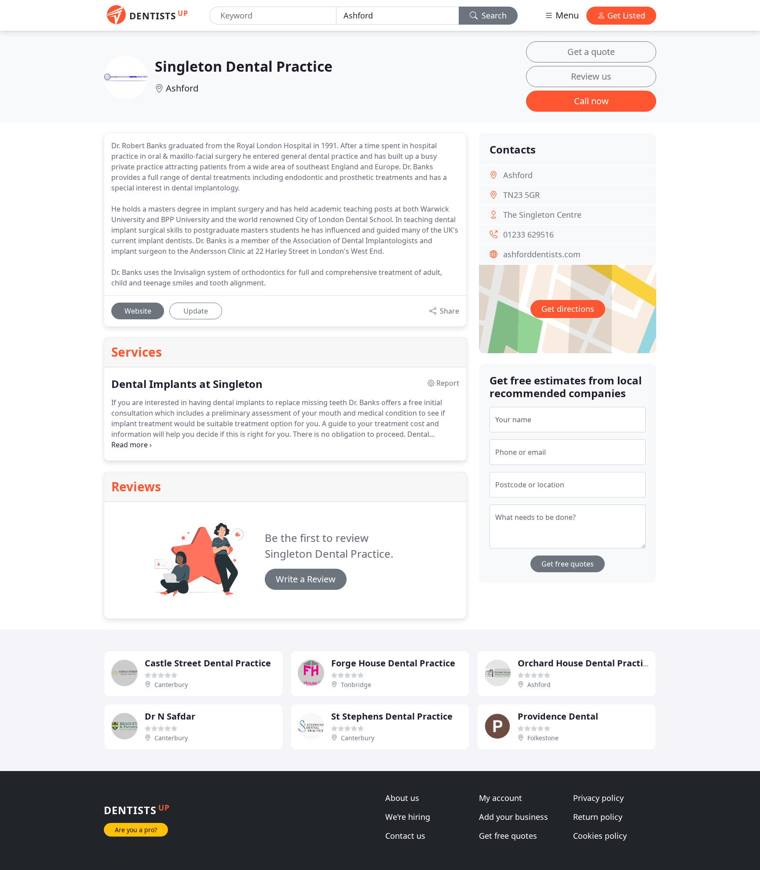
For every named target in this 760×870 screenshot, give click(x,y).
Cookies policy (600, 835)
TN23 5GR (521, 195)
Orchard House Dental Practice (585, 663)
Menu (566, 15)
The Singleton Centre (542, 214)
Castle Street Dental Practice (208, 663)
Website (137, 311)
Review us (591, 76)
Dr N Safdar (170, 716)
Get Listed (625, 15)
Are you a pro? (136, 830)
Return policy (597, 817)
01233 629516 (528, 234)
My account (500, 798)
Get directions (567, 308)
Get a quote (591, 52)
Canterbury (171, 684)
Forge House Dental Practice (393, 663)
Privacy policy (598, 798)
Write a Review (306, 579)
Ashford (182, 88)
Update (195, 311)
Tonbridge (356, 684)
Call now (591, 101)
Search (493, 15)
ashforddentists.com (542, 254)
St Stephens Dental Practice (392, 716)
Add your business (513, 817)
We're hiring (407, 817)
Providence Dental (558, 716)
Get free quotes (567, 564)
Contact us (405, 835)
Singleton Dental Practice (243, 66)
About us (402, 798)
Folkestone (543, 738)
